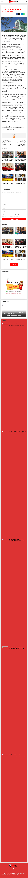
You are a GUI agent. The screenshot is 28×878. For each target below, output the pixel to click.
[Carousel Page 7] (18, 315)
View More (14, 264)
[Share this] (17, 14)
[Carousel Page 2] (9, 315)
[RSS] (14, 136)
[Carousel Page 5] (15, 315)
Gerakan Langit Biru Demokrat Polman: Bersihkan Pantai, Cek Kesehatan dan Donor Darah (16, 648)
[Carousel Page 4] (13, 315)
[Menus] (2, 1)
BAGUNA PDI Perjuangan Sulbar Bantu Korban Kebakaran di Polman (21, 143)
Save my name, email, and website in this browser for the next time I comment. (12, 215)
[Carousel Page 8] (20, 315)
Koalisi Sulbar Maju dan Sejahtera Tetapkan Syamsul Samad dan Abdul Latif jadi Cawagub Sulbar (17, 432)
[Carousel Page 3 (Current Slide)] (11, 315)
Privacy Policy (16, 874)
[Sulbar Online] (14, 1)
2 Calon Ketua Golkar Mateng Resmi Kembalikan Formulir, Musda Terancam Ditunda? (17, 540)
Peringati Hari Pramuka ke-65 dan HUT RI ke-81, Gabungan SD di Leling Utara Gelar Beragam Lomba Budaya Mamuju (20, 171)
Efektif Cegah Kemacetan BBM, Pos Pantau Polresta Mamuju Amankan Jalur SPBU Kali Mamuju (7, 182)
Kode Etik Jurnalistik (5, 876)
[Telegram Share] (22, 14)
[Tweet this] (19, 14)
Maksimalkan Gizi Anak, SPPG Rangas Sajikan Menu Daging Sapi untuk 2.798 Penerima (20, 182)
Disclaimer (8, 874)
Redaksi (3, 874)
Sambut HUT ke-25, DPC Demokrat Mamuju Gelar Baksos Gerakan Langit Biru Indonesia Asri (17, 755)
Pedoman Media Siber (17, 876)
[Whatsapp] (24, 14)
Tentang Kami (20, 873)
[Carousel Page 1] (8, 315)
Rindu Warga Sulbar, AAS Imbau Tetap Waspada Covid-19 (6, 142)
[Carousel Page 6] (16, 315)
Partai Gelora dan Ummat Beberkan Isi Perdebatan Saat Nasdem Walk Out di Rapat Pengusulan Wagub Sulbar (7, 171)
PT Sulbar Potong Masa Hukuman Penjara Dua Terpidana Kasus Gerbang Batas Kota (20, 160)
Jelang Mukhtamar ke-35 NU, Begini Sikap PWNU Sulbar (13, 312)
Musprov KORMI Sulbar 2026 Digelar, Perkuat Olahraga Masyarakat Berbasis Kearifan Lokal (7, 160)
